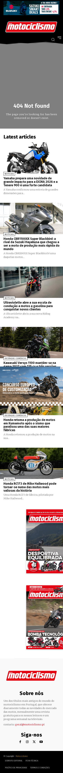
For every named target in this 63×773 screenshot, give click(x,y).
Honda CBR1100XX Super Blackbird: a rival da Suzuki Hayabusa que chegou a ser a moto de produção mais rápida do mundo (31, 244)
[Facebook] (20, 742)
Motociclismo (22, 756)
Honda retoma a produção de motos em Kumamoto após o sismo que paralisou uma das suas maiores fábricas (29, 425)
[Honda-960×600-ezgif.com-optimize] (31, 404)
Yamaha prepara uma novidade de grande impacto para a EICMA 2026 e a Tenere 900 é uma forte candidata (31, 181)
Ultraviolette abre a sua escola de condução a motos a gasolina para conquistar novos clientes (28, 306)
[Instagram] (27, 742)
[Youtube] (41, 742)
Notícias (9, 174)
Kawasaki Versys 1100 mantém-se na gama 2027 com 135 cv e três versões (30, 364)
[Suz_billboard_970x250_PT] (31, 14)
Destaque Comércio (15, 358)
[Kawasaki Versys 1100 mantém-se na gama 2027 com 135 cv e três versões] (31, 342)
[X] (34, 742)
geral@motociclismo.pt (30, 724)
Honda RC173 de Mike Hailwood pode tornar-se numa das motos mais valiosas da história (30, 487)
